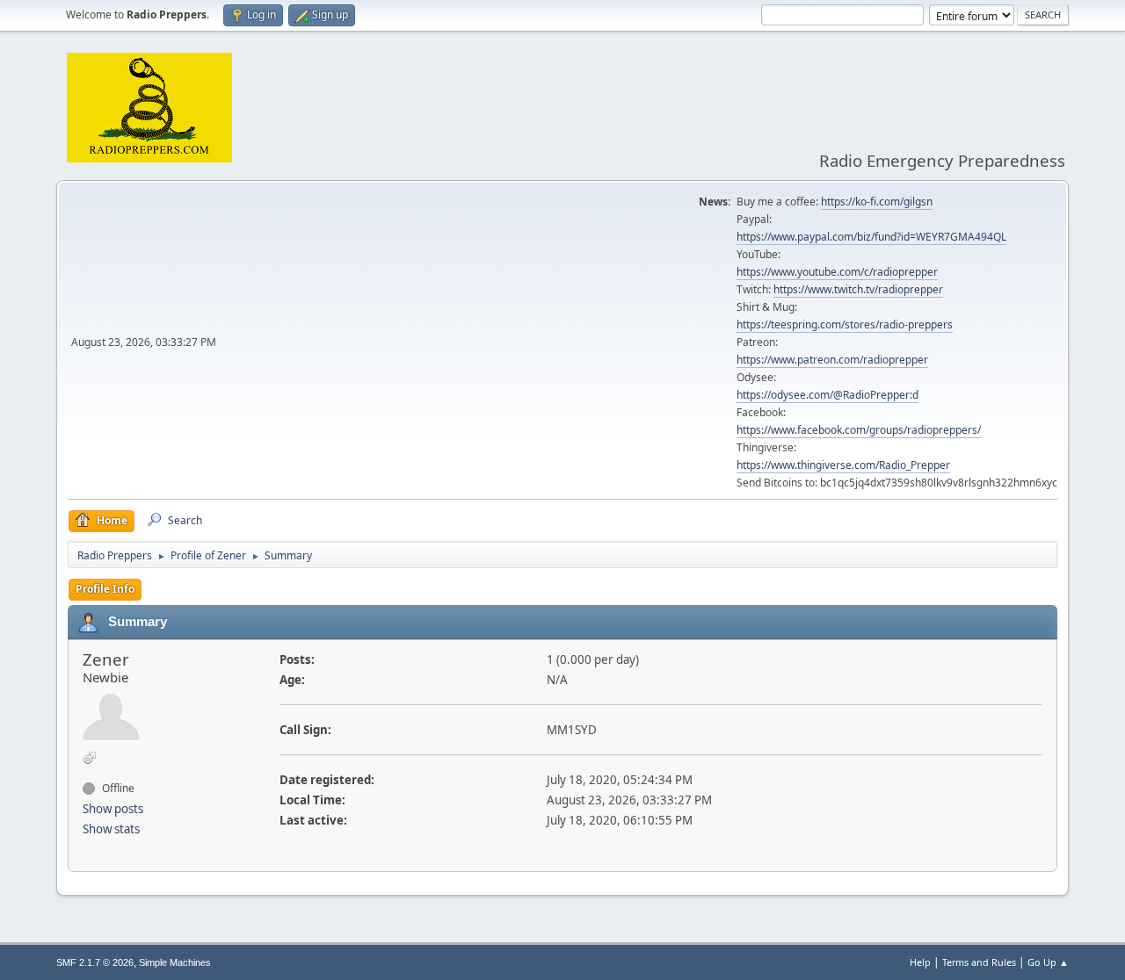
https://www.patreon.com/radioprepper (832, 359)
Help (920, 962)
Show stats (111, 829)
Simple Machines (175, 962)
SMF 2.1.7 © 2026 (95, 962)
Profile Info (105, 588)
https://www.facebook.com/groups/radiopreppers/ (859, 429)
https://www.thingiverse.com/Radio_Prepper (843, 465)
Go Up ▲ (1048, 962)
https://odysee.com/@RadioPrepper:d (827, 394)
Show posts (113, 809)
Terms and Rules (979, 962)
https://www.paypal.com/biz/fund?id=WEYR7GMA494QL (871, 236)
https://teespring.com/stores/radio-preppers (845, 324)
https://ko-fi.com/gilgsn (877, 201)
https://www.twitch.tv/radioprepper (858, 289)
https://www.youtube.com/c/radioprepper (837, 271)
